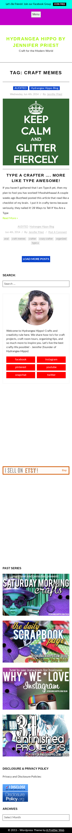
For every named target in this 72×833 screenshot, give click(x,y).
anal (6, 239)
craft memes (18, 239)
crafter (32, 239)
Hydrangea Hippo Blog (44, 88)
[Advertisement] (36, 425)
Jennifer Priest (54, 94)
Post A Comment (57, 232)
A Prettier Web (55, 830)
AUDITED (21, 88)
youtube (51, 367)
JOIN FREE (59, 4)
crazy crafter (46, 239)
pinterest (20, 367)
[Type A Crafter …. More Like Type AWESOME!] (36, 132)
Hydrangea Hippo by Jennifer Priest (36, 42)
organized (61, 239)
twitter (51, 374)
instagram (51, 359)
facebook (20, 359)
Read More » (10, 218)
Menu (36, 14)
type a (35, 243)
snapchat (20, 374)
